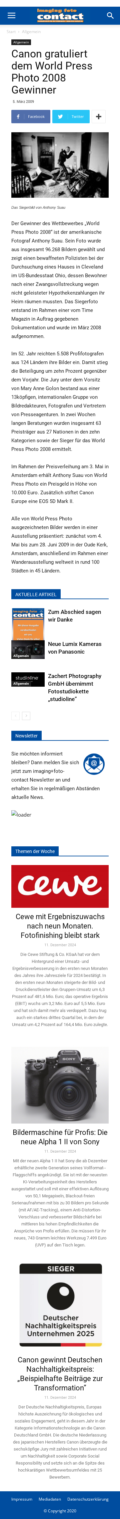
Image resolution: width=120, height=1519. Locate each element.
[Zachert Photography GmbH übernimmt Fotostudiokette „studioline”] (28, 679)
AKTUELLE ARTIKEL (36, 594)
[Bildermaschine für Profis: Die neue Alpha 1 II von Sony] (60, 1081)
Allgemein (31, 31)
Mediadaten (50, 1499)
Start (11, 31)
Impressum (21, 1499)
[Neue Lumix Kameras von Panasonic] (28, 649)
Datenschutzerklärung (88, 1499)
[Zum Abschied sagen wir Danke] (28, 630)
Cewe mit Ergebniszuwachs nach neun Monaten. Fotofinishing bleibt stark (60, 926)
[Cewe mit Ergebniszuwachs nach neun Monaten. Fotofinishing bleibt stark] (60, 886)
